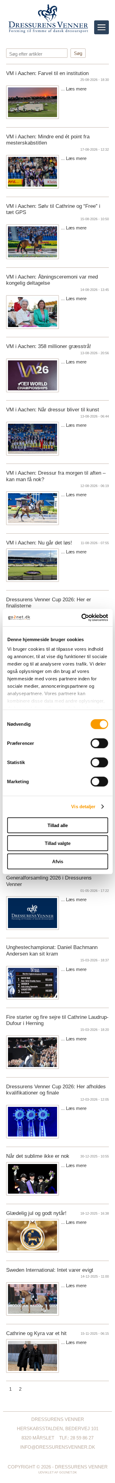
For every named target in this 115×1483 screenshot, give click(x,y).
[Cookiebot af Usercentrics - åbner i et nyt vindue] (82, 618)
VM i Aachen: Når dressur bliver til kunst (52, 410)
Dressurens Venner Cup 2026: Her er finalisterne (48, 603)
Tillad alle (58, 825)
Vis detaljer (83, 806)
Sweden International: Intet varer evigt (49, 1270)
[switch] (99, 743)
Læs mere (76, 88)
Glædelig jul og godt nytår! (36, 1213)
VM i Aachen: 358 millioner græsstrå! (48, 346)
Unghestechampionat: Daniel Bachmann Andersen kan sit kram (52, 950)
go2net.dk (68, 1472)
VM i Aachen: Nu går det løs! (39, 543)
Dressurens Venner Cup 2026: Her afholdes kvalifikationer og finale (56, 1090)
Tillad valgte (58, 843)
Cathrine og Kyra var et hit (36, 1333)
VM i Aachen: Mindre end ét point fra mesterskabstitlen (48, 140)
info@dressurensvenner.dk (57, 1447)
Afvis (57, 861)
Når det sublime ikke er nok (37, 1156)
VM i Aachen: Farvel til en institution (47, 73)
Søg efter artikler (25, 54)
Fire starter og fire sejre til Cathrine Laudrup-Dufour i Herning (57, 1020)
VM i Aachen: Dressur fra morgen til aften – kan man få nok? (55, 476)
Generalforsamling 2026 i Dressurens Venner (49, 881)
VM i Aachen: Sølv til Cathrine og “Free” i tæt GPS (53, 209)
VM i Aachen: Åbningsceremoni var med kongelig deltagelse (52, 280)
